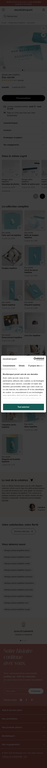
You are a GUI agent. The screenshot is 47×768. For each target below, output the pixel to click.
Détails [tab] (22, 366)
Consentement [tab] (9, 366)
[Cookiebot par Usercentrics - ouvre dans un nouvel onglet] (33, 359)
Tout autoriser (23, 407)
